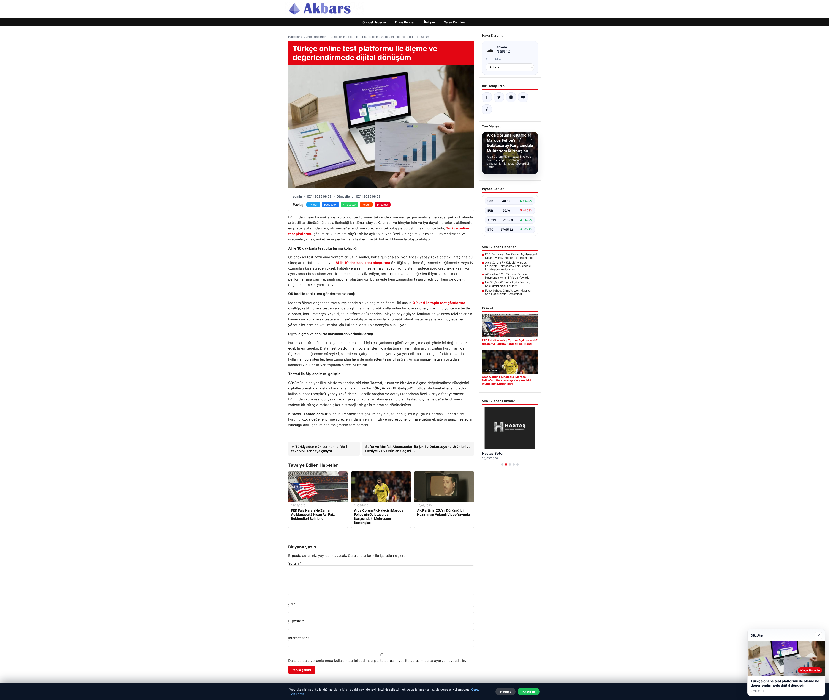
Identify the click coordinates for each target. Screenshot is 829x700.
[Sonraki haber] (531, 139)
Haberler (294, 36)
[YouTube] (523, 97)
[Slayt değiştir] (502, 464)
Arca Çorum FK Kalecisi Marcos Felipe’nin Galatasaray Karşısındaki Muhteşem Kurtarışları (508, 266)
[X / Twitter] (499, 97)
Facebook (330, 204)
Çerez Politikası (455, 22)
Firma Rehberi (405, 22)
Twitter (313, 204)
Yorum (295, 563)
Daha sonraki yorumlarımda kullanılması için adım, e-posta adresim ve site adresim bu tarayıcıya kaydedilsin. (377, 660)
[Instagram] (511, 97)
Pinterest (382, 204)
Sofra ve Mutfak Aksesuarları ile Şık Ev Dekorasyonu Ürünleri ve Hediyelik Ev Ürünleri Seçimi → (417, 448)
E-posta (296, 621)
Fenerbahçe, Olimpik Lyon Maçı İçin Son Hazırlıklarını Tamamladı (508, 292)
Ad (292, 604)
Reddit (366, 204)
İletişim (429, 22)
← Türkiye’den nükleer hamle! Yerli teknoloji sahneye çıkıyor (319, 448)
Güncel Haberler (374, 22)
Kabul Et (528, 691)
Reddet (505, 691)
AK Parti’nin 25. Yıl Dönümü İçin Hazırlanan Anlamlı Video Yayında (507, 275)
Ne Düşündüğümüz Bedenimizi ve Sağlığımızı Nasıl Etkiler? (507, 284)
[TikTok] (487, 109)
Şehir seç (493, 58)
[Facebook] (487, 97)
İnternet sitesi (299, 638)
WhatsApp (349, 204)
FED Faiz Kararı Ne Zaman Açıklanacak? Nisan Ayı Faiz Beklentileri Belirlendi (511, 256)
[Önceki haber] (521, 139)
